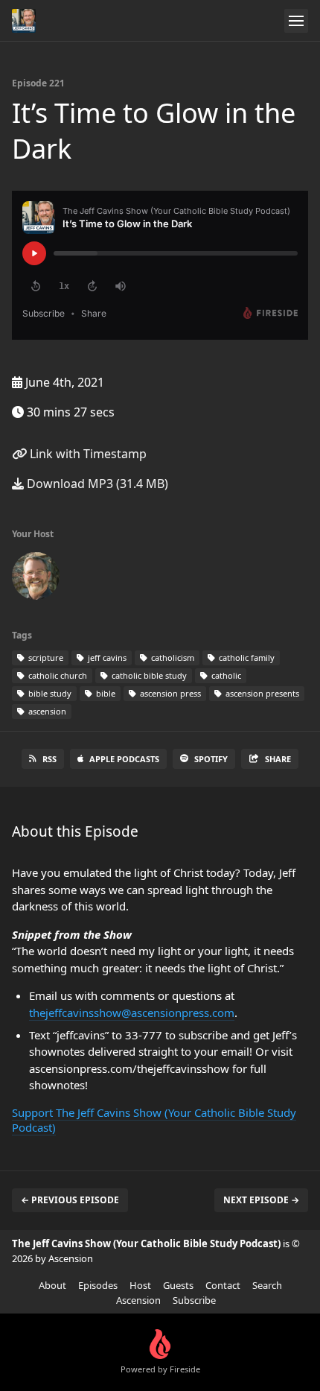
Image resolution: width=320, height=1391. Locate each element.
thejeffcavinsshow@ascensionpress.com (131, 1012)
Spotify (211, 758)
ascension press (169, 693)
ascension (46, 711)
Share (278, 758)
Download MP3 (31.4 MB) (96, 483)
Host (140, 1285)
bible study (48, 693)
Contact (222, 1285)
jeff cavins (106, 657)
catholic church (56, 675)
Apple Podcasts (124, 758)
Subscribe (194, 1300)
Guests (178, 1285)
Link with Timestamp (87, 454)
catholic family (246, 657)
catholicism (171, 657)
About (52, 1285)
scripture (44, 657)
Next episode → (261, 1200)
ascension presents (261, 693)
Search (267, 1285)
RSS (49, 758)
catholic (225, 675)
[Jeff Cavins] (36, 579)
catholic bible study (148, 675)
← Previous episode (70, 1200)
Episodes (98, 1285)
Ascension (138, 1300)
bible (104, 693)
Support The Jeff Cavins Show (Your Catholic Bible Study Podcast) (154, 1120)
